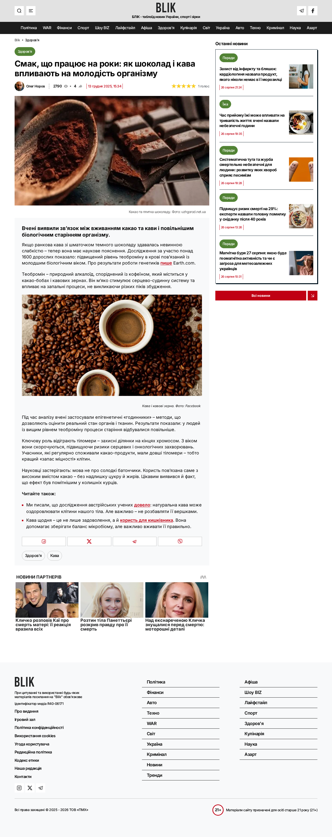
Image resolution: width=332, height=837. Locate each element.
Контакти (23, 776)
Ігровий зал (25, 719)
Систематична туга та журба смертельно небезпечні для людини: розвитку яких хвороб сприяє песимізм (248, 167)
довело (142, 504)
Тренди (154, 775)
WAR (47, 27)
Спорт (83, 27)
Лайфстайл (125, 27)
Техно (255, 27)
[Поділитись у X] (89, 541)
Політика (29, 27)
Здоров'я (166, 27)
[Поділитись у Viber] (180, 541)
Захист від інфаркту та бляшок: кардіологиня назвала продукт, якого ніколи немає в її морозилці (250, 74)
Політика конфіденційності (39, 727)
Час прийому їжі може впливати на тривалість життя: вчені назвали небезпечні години (251, 120)
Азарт (312, 27)
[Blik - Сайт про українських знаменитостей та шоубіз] (25, 685)
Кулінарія (188, 27)
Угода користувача (32, 744)
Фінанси (64, 27)
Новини (154, 764)
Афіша (146, 27)
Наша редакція (28, 768)
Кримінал (275, 27)
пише (166, 262)
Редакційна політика (33, 752)
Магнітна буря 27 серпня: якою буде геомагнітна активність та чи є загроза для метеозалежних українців (253, 260)
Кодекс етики (27, 760)
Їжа (225, 104)
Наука (295, 27)
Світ (206, 27)
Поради (229, 58)
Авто (240, 27)
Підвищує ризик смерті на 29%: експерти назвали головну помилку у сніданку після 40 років (252, 214)
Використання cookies (35, 735)
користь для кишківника (146, 520)
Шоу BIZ (102, 27)
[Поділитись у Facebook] (44, 541)
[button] (19, 10)
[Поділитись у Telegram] (135, 541)
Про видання (26, 711)
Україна (222, 27)
